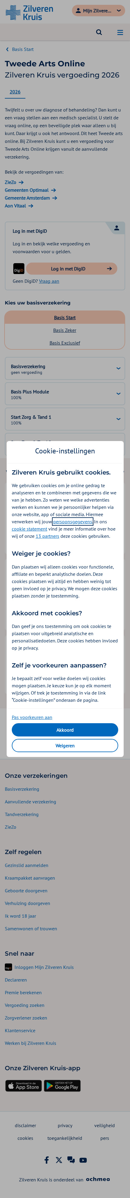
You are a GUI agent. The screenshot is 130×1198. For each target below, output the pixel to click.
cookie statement (29, 529)
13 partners (47, 536)
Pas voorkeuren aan (32, 717)
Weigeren (65, 745)
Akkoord (65, 730)
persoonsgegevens (72, 522)
